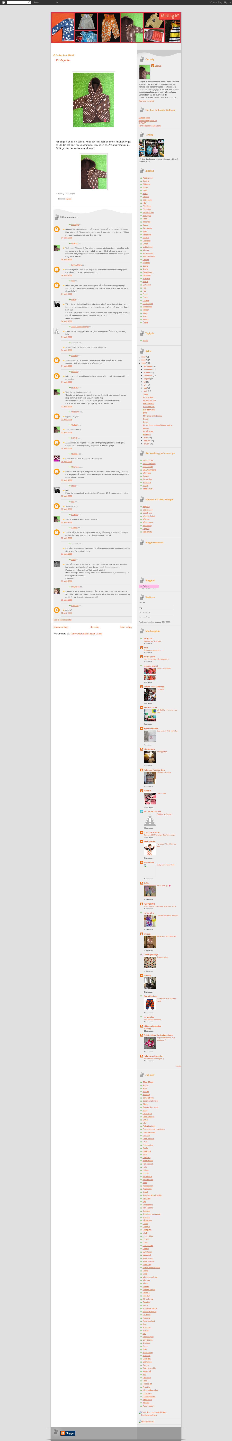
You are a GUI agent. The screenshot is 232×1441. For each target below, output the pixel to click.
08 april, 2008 (66, 581)
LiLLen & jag (148, 1236)
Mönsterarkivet (149, 1289)
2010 (143, 357)
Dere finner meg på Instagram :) (156, 659)
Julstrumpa (147, 228)
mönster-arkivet (151, 666)
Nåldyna (146, 519)
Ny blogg (147, 1029)
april (146, 391)
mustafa (74, 372)
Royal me (146, 1327)
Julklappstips (162, 752)
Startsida (94, 627)
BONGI (74, 438)
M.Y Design (147, 1252)
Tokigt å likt (147, 1384)
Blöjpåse (146, 507)
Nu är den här (149, 406)
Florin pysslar (148, 1139)
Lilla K (145, 1233)
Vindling (74, 356)
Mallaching (147, 1264)
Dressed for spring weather (167, 915)
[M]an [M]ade (148, 1082)
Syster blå (147, 1371)
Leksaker (146, 241)
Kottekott (146, 1211)
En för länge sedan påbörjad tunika (157, 425)
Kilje (144, 1201)
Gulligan (74, 243)
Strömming (149, 862)
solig (146, 648)
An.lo (145, 1088)
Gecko (145, 1148)
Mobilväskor (148, 247)
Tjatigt (145, 394)
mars (146, 438)
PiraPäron (75, 587)
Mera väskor (148, 403)
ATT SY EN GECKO (152, 812)
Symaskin (147, 285)
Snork (145, 1346)
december (148, 366)
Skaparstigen (148, 1337)
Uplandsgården (149, 1396)
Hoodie (145, 219)
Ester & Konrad (149, 1132)
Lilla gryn (146, 1227)
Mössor (146, 250)
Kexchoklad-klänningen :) (154, 1059)
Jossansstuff (148, 1180)
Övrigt (145, 322)
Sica (144, 1334)
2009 (143, 360)
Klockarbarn (149, 749)
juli (145, 382)
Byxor (145, 194)
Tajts (145, 288)
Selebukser (161, 793)
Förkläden (147, 206)
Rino (144, 1324)
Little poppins (148, 1246)
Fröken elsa (148, 1145)
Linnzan (146, 1239)
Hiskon (145, 1170)
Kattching (146, 1198)
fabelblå (147, 791)
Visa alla (178, 1066)
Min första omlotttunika (152, 416)
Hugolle (146, 1173)
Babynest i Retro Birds (165, 865)
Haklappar (147, 215)
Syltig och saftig (149, 1368)
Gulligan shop (144, 118)
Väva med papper (164, 668)
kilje (72, 502)
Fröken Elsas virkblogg (154, 687)
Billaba (145, 1104)
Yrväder (146, 1403)
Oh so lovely (148, 1299)
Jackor (68, 199)
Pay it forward (149, 410)
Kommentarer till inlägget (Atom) (86, 633)
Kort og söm (148, 1208)
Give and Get (148, 212)
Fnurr (145, 1142)
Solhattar (146, 278)
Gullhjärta (146, 1158)
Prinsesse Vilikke (150, 1308)
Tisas (145, 1381)
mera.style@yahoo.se (148, 121)
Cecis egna (147, 1113)
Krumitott (146, 1217)
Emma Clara (76, 265)
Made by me (148, 1258)
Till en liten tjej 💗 (164, 886)
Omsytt (146, 260)
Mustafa (146, 1286)
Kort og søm (149, 657)
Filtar (145, 203)
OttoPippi (75, 225)
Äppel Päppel (148, 1406)
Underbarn (147, 1393)
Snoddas (146, 1343)
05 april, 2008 (66, 406)
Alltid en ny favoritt (164, 814)
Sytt (144, 1374)
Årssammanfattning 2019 (154, 650)
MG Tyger (147, 473)
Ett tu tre (146, 1135)
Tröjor (145, 297)
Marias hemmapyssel (151, 1268)
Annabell (146, 1095)
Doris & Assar (148, 1117)
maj (145, 388)
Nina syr (146, 1296)
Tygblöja (146, 529)
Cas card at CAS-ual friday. (167, 731)
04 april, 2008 (66, 238)
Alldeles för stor (149, 400)
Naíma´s (74, 454)
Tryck (145, 294)
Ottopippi (146, 1302)
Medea (145, 1271)
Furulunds (147, 482)
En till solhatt (148, 397)
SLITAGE (142, 123)
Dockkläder (147, 200)
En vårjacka (62, 60)
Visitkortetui (147, 532)
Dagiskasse (148, 510)
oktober (147, 372)
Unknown (75, 412)
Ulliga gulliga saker (152, 1026)
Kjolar (145, 231)
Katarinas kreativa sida (152, 1195)
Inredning (146, 222)
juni (145, 385)
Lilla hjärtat (147, 1230)
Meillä (145, 1274)
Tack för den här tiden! (153, 1020)
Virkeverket (147, 1400)
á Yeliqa (74, 528)
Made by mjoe (148, 1261)
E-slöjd (145, 485)
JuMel (146, 883)
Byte (145, 413)
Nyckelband (148, 253)
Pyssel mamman (151, 728)
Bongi (145, 1110)
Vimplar (146, 310)
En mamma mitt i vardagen (154, 1129)
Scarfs (145, 266)
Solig (145, 1349)
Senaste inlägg (60, 627)
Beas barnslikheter (150, 1101)
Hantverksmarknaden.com (150, 126)
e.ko (144, 1123)
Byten (145, 190)
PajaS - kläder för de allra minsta (158, 1035)
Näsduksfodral (149, 256)
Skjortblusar (148, 272)
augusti (147, 379)
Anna (73, 560)
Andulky (146, 1091)
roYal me (74, 605)
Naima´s (146, 1293)
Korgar (146, 419)
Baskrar (146, 181)
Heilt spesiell (149, 841)
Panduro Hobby (149, 464)
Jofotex (146, 476)
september (148, 376)
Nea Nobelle (148, 467)
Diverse (146, 197)
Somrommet (148, 1352)
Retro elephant (149, 1321)
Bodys (145, 187)
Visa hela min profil (146, 101)
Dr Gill (145, 1120)
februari (147, 441)
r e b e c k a (149, 913)
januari (147, 444)
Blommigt (147, 434)
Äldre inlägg (126, 627)
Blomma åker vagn (150, 1107)
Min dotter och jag (150, 1277)
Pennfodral (147, 525)
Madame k (147, 1255)
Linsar (145, 1242)
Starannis (146, 1356)
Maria (73, 299)
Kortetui (146, 237)
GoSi (145, 1154)
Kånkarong (147, 1220)
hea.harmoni (148, 1161)
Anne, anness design (80, 327)
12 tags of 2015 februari (166, 936)
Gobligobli (147, 1151)
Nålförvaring (148, 522)
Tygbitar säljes (162, 957)
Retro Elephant (150, 996)
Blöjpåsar (146, 184)
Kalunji (145, 1192)
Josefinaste (147, 1176)
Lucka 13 (160, 689)
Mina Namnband (149, 470)
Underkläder (148, 303)
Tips (144, 291)
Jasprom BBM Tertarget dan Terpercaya (159, 835)
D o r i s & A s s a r (152, 832)
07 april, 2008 (66, 496)
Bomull (145, 340)
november (148, 369)
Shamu (145, 1330)
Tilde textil (147, 1378)
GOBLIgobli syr (151, 955)
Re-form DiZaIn (150, 707)
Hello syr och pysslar (153, 1056)
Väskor (146, 319)
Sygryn (146, 1365)
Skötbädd (146, 275)
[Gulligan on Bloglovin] (149, 588)
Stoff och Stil (148, 460)
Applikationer (148, 178)
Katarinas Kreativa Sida (154, 770)
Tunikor (146, 300)
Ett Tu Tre (148, 639)
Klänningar (147, 234)
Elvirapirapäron (149, 1126)
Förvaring (147, 209)
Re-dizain (146, 1315)
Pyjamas (146, 263)
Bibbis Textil (147, 489)
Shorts (145, 269)
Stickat (145, 282)
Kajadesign (147, 1189)
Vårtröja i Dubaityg (164, 772)
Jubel (145, 1183)
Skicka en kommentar (62, 620)
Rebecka (146, 1318)
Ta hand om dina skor (152, 641)
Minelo (145, 1283)
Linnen (145, 244)
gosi (73, 281)
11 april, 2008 (66, 613)
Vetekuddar (147, 307)
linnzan (147, 934)
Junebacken (148, 1186)
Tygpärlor (146, 1387)
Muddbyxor (147, 513)
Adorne (146, 1085)
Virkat (145, 313)
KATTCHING (149, 904)
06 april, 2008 (66, 448)
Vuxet (145, 316)
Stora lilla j (147, 1359)
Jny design (147, 479)
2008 (143, 363)
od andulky (149, 1017)
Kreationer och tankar (151, 1214)
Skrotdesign (148, 1340)
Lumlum (146, 1249)
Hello (145, 1167)
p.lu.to (145, 1305)
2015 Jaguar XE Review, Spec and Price (160, 906)
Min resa (146, 1280)
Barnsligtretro (148, 1098)
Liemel (145, 1224)
